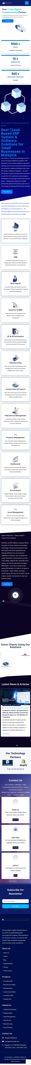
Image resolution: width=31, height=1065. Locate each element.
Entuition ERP (7, 999)
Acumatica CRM (8, 995)
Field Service (7, 1020)
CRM (15, 257)
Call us (15, 875)
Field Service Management (15, 416)
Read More (7, 20)
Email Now (15, 819)
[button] (9, 745)
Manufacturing (16, 363)
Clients (5, 956)
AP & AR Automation (15, 336)
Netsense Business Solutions (20, 708)
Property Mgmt (7, 1013)
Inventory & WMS (16, 310)
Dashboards (15, 464)
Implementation (8, 963)
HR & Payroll (16, 283)
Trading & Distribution (9, 1009)
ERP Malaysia (17, 705)
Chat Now (15, 847)
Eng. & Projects (7, 1027)
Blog (4, 960)
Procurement (15, 490)
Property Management (15, 437)
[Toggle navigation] (27, 3)
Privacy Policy (7, 971)
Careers (5, 967)
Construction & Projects (16, 389)
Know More (6, 192)
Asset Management (15, 512)
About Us (6, 953)
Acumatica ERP (7, 705)
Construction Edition (9, 992)
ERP (15, 231)
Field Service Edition (9, 985)
